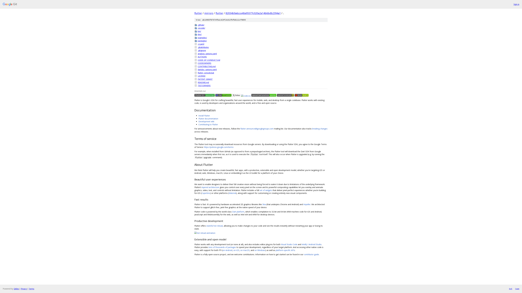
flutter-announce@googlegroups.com (257, 128)
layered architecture (210, 187)
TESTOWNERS (204, 85)
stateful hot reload (214, 225)
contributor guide (311, 254)
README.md (203, 82)
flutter (198, 13)
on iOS (236, 250)
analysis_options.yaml (207, 53)
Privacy (24, 288)
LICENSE (201, 76)
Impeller (306, 204)
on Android (227, 250)
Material (232, 193)
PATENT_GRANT (205, 79)
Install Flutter (204, 115)
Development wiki (206, 121)
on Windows (259, 250)
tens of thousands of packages (222, 247)
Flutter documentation (208, 118)
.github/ (201, 25)
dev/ (200, 34)
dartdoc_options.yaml (207, 69)
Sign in (516, 4)
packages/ (202, 40)
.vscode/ (201, 28)
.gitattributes (203, 47)
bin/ (199, 31)
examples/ (202, 37)
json (517, 288)
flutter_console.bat (206, 72)
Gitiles (16, 288)
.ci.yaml (201, 44)
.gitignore (202, 50)
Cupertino (206, 193)
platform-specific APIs (285, 250)
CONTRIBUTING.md (207, 66)
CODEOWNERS (204, 63)
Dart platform (238, 211)
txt (510, 288)
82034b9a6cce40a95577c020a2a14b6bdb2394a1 (253, 13)
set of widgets (266, 190)
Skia (264, 204)
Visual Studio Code (289, 244)
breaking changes (319, 128)
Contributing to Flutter (208, 124)
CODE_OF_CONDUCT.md (209, 60)
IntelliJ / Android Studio (311, 244)
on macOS (245, 250)
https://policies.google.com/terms (219, 147)
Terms (31, 288)
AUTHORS (202, 56)
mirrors (208, 13)
